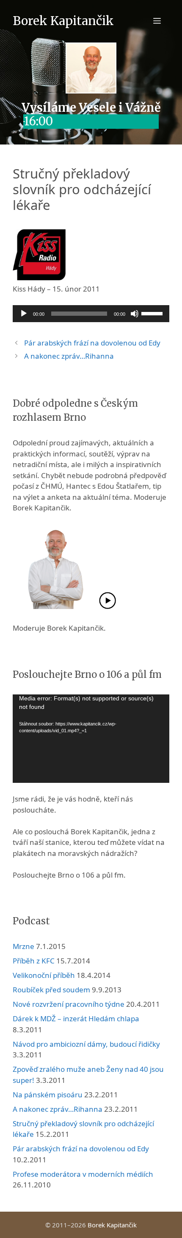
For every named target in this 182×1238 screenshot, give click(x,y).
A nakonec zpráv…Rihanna (69, 356)
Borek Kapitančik (63, 20)
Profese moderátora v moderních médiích (83, 1174)
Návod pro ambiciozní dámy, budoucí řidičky (86, 1044)
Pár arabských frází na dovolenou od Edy (92, 343)
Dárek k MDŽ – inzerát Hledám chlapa (76, 1018)
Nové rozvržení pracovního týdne (68, 1004)
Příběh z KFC (34, 961)
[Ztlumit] (134, 313)
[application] (91, 313)
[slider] (153, 312)
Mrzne (23, 946)
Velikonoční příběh (44, 975)
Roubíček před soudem (51, 989)
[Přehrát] (23, 313)
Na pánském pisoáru (48, 1094)
